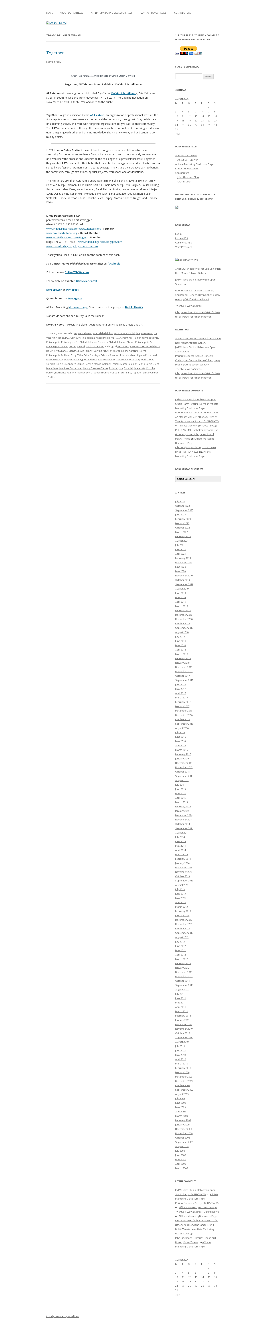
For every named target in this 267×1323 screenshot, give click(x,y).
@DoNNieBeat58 (86, 281)
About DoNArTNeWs (71, 12)
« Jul (177, 133)
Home (49, 12)
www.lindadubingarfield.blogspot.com (100, 241)
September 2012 (184, 932)
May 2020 (180, 571)
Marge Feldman (128, 363)
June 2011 (180, 998)
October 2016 (182, 719)
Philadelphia (53, 342)
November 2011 (184, 976)
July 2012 (180, 941)
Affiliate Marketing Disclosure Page (111, 12)
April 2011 (180, 1007)
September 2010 (184, 1037)
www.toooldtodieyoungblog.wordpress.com (72, 246)
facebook (113, 263)
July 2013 (180, 889)
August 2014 (182, 832)
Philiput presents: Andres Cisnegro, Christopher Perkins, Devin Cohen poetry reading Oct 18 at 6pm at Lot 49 (197, 295)
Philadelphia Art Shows (121, 342)
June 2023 (180, 514)
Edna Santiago (92, 355)
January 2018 (182, 662)
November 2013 (184, 871)
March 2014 (181, 854)
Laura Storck (184, 181)
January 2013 (182, 915)
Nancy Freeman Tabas (95, 368)
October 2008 (182, 1137)
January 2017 (182, 706)
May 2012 (180, 950)
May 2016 (180, 741)
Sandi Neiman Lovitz (81, 372)
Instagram (75, 298)
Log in (178, 233)
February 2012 (183, 963)
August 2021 (182, 540)
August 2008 (182, 1146)
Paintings (127, 337)
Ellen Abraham (128, 355)
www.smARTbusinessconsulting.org (67, 237)
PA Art (118, 337)
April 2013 (180, 902)
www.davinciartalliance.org (61, 233)
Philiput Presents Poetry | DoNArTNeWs (197, 412)
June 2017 (180, 684)
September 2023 (184, 510)
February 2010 (183, 1068)
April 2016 (180, 745)
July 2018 (180, 636)
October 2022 (182, 527)
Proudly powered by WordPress (62, 1316)
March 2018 (181, 654)
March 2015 (181, 802)
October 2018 (182, 623)
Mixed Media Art (105, 337)
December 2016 (183, 710)
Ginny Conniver (72, 359)
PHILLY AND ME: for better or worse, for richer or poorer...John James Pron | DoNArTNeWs (196, 434)
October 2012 (182, 928)
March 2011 (181, 1011)
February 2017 (183, 702)
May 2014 (180, 845)
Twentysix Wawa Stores (188, 305)
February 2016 (183, 754)
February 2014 (183, 858)
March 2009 (181, 1115)
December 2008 (183, 1129)
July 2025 (180, 501)
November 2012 (184, 924)
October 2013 (182, 876)
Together (55, 52)
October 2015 (182, 771)
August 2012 (182, 937)
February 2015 (183, 806)
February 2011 (183, 1015)
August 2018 (182, 632)
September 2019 (184, 584)
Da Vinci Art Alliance (104, 350)
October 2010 (182, 1033)
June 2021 (180, 549)
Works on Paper (95, 346)
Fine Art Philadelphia (83, 337)
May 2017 (180, 688)
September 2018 (184, 627)
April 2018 (180, 649)
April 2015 (180, 797)
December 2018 (183, 614)
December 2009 (183, 1076)
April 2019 (180, 601)
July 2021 (180, 545)
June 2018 (180, 641)
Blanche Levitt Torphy (80, 350)
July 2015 (180, 784)
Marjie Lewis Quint (149, 363)
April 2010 (180, 1059)
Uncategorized (77, 346)
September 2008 (184, 1142)
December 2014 (183, 815)
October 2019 (182, 580)
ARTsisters (147, 333)
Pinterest (72, 289)
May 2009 (180, 1107)
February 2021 (183, 558)
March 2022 (181, 532)
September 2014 (184, 828)
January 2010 (182, 1072)
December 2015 (183, 763)
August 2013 (182, 885)
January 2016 (182, 758)
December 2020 (183, 562)
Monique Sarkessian (70, 368)
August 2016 (182, 728)
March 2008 (181, 1168)
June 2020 (180, 566)
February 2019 (183, 610)
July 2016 (180, 732)
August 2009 (182, 1094)
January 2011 (182, 1020)
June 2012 (180, 946)
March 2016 (181, 749)
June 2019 (180, 593)
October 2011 (182, 980)
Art (75, 333)
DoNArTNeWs (134, 307)
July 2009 (180, 1098)
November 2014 (184, 819)
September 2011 (184, 985)
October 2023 (182, 505)
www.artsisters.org (90, 228)
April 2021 (180, 553)
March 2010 (181, 1063)
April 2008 (180, 1163)
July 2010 (180, 1046)
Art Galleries (85, 333)
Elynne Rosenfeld (147, 355)
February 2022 (183, 536)
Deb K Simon (123, 350)
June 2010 (180, 1050)
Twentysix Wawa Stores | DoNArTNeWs (197, 421)
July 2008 (180, 1150)
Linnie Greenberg (66, 363)
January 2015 (182, 810)
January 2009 (182, 1124)
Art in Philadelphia (103, 333)
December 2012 (183, 919)
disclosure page (78, 307)
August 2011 (182, 989)
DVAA (68, 337)
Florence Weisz (54, 359)
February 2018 (183, 658)
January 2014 (182, 863)
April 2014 (180, 850)
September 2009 (184, 1089)
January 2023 (182, 523)
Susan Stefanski (122, 372)
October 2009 (182, 1085)
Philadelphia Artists (146, 342)
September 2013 (184, 880)
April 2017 (180, 693)
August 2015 (182, 780)
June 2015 (180, 789)
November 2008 (184, 1133)
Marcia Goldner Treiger (106, 363)
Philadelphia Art (70, 342)
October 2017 (182, 675)
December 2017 (183, 667)
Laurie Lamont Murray (128, 359)
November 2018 (184, 619)
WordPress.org (183, 247)
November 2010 (184, 1028)
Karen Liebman (106, 359)
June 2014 (180, 841)
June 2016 (180, 736)
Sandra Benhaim (103, 372)
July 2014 (180, 837)
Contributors (182, 12)
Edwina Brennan (110, 355)
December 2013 (183, 867)
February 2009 (183, 1120)
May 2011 (180, 1002)
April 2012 (180, 954)
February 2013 (183, 911)
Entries (181, 238)
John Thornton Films (188, 177)
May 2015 (180, 793)
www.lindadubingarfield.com (62, 228)
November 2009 (184, 1081)
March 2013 (181, 906)
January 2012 (182, 967)
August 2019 (182, 588)
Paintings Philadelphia (146, 337)
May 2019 (180, 597)
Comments (183, 242)
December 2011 (183, 972)
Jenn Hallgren (89, 359)
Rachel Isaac (62, 372)
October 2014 (182, 824)
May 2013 (180, 898)
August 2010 (182, 1041)
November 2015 (184, 767)
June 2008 (180, 1155)
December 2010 (183, 1024)
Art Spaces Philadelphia (127, 333)
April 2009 (180, 1111)
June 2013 (180, 893)
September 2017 (184, 680)
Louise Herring (85, 363)
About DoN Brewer (187, 159)
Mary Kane (52, 368)
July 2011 (180, 993)
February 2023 (183, 519)
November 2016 (184, 715)
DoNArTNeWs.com (77, 272)
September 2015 (184, 776)
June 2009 (180, 1102)
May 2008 (180, 1159)
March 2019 (181, 606)
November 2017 (184, 671)
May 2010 (180, 1054)
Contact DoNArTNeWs (153, 12)
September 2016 (184, 723)
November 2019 (184, 575)
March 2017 (181, 697)
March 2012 (181, 959)
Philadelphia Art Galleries (94, 342)
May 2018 (180, 645)
